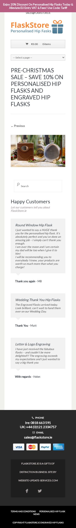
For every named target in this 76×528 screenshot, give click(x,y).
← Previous (18, 126)
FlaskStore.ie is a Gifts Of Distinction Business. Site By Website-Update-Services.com (38, 472)
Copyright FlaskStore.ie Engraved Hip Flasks (38, 522)
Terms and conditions (23, 511)
